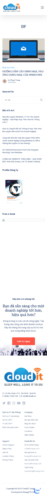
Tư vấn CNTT (7, 423)
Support (5, 441)
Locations (28, 431)
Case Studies (29, 427)
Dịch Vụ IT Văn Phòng (11, 412)
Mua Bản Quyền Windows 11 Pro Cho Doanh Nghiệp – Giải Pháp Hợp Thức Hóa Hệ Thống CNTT (20, 119)
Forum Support (8, 445)
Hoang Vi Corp (29, 492)
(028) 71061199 (11, 396)
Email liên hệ (29, 441)
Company (28, 412)
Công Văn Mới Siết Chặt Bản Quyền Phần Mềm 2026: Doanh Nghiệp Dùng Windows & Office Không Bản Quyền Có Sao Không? (21, 140)
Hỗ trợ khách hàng (31, 445)
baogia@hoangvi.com (32, 456)
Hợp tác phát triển (31, 460)
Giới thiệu (27, 416)
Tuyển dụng (28, 467)
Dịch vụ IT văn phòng (10, 416)
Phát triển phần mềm (10, 427)
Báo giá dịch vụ (30, 452)
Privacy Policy (7, 460)
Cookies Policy (8, 456)
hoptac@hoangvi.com (33, 463)
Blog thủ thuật (8, 67)
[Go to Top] (42, 494)
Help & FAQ (7, 448)
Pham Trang (15, 80)
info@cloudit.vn (29, 396)
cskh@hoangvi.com (32, 448)
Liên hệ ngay (23, 341)
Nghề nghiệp (29, 435)
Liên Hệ (5, 452)
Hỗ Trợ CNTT (7, 420)
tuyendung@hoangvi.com (34, 471)
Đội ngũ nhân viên (31, 420)
